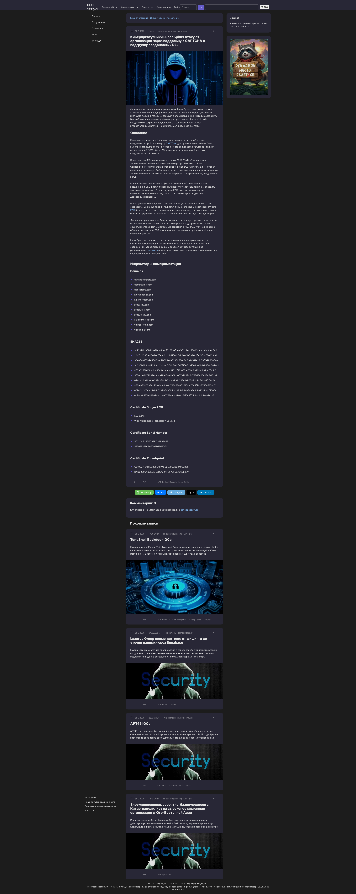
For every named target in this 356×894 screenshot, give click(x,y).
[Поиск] (201, 7)
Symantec (166, 874)
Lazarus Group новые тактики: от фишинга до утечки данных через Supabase (168, 641)
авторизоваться (189, 509)
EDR (132, 210)
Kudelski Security (169, 482)
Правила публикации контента (100, 802)
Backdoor (166, 620)
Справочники (127, 7)
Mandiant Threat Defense (180, 785)
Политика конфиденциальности (100, 806)
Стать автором (163, 7)
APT (159, 482)
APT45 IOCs (140, 724)
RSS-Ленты (90, 797)
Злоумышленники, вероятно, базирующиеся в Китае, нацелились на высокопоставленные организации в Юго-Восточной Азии (169, 809)
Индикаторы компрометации (164, 18)
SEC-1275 (139, 31)
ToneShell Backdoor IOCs (151, 540)
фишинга (153, 250)
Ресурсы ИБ (108, 7)
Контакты (89, 810)
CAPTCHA (171, 143)
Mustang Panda (194, 620)
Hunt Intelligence (179, 620)
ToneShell (206, 620)
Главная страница (139, 18)
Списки (145, 7)
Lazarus (173, 704)
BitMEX (165, 704)
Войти (177, 7)
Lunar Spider (183, 482)
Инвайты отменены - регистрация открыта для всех (249, 25)
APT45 (165, 785)
